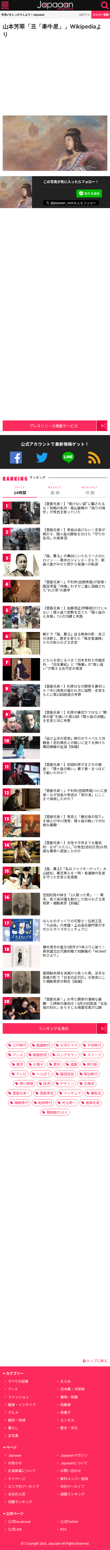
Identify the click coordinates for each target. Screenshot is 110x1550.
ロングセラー (67, 1054)
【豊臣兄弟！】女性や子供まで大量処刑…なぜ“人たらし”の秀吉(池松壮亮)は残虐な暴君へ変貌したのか (75, 846)
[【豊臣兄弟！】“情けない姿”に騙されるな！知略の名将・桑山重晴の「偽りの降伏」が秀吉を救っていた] (21, 514)
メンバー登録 (101, 14)
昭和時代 (45, 1102)
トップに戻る (96, 1360)
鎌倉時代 (21, 1102)
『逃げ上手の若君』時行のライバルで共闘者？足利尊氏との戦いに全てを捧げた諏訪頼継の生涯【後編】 (74, 742)
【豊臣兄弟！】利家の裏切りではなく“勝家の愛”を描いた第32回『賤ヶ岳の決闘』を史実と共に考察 (75, 716)
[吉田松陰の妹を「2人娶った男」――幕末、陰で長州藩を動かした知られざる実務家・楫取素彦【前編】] (21, 905)
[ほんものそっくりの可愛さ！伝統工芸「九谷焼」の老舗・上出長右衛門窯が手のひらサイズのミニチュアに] (21, 931)
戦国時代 (43, 1045)
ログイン (84, 14)
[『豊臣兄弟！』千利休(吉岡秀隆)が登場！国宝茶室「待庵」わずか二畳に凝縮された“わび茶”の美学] (21, 592)
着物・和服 (69, 1396)
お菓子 (38, 1064)
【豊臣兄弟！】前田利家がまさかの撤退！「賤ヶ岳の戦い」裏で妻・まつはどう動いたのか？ (74, 768)
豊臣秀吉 (47, 1093)
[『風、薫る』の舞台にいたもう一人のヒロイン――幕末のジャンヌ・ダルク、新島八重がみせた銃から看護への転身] (21, 566)
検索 (105, 5)
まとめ (65, 1381)
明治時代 (91, 1073)
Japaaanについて (74, 1462)
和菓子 (65, 1412)
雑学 (19, 1064)
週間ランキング (72, 1494)
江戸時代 (19, 1045)
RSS (94, 458)
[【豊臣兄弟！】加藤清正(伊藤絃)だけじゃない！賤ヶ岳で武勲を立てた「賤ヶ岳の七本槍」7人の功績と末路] (21, 618)
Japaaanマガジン (74, 1455)
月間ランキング (20, 1501)
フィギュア (72, 1093)
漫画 (73, 1064)
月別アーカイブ (72, 1486)
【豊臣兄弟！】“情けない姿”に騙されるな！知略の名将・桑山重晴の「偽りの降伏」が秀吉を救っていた (74, 507)
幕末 (56, 1064)
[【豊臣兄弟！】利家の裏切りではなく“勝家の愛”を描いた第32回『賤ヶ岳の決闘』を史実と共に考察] (21, 722)
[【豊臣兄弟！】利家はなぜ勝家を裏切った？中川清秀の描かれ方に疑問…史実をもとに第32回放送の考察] (21, 696)
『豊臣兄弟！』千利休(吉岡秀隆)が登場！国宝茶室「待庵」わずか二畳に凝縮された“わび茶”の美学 (75, 586)
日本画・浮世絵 (72, 1388)
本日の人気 (16, 1494)
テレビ (21, 1073)
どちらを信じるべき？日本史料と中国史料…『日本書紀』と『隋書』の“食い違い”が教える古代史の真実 (74, 664)
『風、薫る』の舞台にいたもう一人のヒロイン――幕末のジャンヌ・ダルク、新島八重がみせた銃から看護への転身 (74, 560)
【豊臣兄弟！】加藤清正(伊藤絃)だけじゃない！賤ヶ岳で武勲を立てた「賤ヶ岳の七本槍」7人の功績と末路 (75, 612)
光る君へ (69, 1102)
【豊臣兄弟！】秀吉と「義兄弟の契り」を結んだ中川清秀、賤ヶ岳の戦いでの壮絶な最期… (74, 820)
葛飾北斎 (93, 1102)
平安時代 (94, 1045)
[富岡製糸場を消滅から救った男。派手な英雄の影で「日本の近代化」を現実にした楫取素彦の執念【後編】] (21, 983)
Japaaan (55, 5)
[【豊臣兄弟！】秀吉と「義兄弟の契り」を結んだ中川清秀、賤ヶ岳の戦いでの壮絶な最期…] (21, 827)
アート (13, 1388)
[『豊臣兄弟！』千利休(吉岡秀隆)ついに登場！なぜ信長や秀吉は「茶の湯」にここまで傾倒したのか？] (21, 800)
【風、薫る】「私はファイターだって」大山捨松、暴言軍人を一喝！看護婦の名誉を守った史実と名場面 (75, 872)
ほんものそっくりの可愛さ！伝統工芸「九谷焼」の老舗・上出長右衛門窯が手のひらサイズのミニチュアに (74, 925)
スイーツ (94, 1054)
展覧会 (96, 1093)
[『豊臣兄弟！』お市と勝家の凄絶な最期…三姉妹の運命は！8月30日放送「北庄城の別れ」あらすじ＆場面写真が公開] (21, 1009)
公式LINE (68, 458)
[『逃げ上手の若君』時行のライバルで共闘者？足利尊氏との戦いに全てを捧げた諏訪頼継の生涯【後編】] (21, 748)
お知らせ (15, 1462)
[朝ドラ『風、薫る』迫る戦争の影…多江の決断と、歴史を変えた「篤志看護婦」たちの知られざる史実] (21, 644)
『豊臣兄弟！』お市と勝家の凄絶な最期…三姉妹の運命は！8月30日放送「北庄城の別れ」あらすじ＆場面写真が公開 (75, 1003)
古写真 (13, 1435)
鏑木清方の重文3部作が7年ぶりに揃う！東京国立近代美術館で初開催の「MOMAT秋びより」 (75, 951)
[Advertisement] (40, 75)
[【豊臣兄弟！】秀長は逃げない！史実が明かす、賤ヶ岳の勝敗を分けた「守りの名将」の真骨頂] (21, 540)
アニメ (18, 1054)
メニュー (5, 5)
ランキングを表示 (54, 1028)
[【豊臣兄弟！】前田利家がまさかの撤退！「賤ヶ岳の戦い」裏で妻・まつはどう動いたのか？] (21, 774)
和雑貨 (65, 1404)
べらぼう (43, 1073)
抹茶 (46, 1083)
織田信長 (67, 1073)
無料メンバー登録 (74, 1478)
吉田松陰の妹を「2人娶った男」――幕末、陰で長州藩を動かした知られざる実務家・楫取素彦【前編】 (74, 899)
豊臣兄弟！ (21, 1093)
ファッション (18, 1396)
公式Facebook (16, 458)
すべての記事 (18, 1381)
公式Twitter (42, 458)
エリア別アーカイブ (23, 1486)
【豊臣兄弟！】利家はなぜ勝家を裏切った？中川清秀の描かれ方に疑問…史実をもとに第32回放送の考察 (74, 690)
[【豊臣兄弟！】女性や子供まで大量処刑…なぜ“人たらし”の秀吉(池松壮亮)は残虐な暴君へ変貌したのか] (21, 853)
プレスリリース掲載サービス (53, 425)
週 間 (55, 490)
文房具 (89, 1083)
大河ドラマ (68, 1045)
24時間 (20, 490)
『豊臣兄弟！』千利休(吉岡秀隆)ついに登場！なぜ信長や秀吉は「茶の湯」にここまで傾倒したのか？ (75, 794)
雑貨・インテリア (22, 1404)
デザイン (67, 1083)
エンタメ (67, 1420)
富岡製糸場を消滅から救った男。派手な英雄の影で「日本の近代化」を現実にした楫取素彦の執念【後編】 (74, 977)
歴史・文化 (69, 1427)
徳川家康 (26, 1083)
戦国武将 (40, 1054)
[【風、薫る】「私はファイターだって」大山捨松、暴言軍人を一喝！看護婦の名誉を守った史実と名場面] (21, 879)
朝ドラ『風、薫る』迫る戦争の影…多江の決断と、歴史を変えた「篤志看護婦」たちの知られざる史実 (74, 638)
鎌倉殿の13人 (57, 1112)
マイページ (16, 1478)
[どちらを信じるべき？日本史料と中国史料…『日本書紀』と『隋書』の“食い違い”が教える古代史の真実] (21, 670)
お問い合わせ (70, 1470)
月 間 (90, 490)
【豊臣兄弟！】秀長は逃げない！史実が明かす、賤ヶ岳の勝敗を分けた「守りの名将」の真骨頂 (74, 533)
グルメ (13, 1412)
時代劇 (92, 1064)
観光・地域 (16, 1420)
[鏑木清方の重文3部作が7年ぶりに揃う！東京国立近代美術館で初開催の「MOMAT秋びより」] (21, 957)
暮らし (13, 1427)
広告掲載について (22, 1470)
